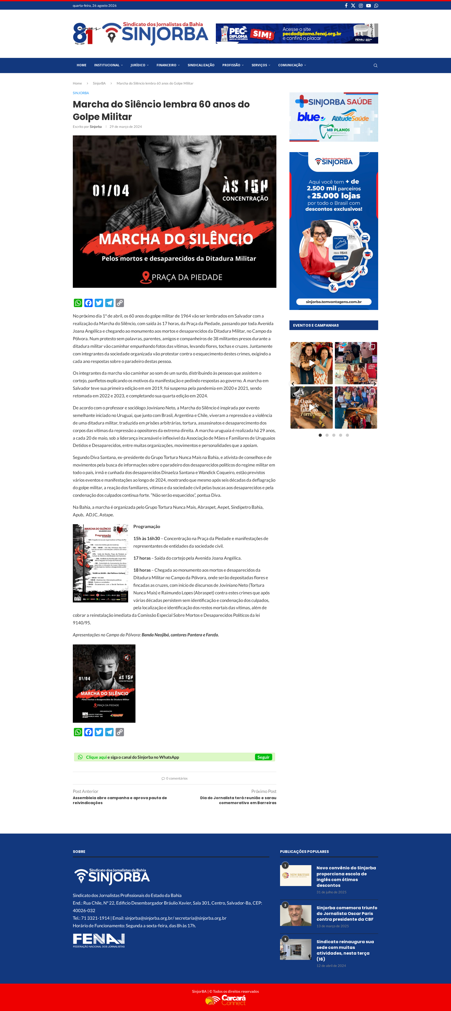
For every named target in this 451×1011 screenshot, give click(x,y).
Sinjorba (96, 126)
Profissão (231, 65)
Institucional (107, 65)
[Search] (375, 65)
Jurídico (138, 65)
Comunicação (290, 65)
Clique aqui (96, 757)
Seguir (264, 757)
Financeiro (166, 65)
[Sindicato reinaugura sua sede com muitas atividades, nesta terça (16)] (295, 949)
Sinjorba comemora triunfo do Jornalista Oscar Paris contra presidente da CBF (347, 914)
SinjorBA (99, 83)
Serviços (259, 65)
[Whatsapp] (376, 5)
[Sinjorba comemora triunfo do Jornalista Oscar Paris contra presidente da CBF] (295, 915)
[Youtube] (368, 5)
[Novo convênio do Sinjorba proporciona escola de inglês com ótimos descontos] (295, 875)
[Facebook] (346, 5)
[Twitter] (353, 5)
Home (81, 65)
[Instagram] (361, 5)
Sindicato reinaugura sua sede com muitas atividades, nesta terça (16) (345, 950)
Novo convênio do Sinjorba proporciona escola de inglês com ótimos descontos (346, 876)
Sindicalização (201, 65)
